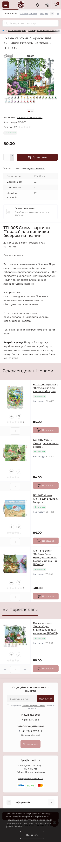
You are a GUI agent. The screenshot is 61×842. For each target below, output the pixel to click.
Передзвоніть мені (30, 735)
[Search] (6, 23)
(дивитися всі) (36, 168)
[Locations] (37, 4)
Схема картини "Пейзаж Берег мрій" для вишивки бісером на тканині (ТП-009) (45, 557)
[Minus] (12, 159)
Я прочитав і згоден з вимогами (32, 707)
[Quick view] (11, 416)
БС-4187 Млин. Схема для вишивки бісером (46, 443)
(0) (15, 127)
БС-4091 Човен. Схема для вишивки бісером (46, 499)
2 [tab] (32, 111)
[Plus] (12, 155)
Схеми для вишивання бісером (44, 30)
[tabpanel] (30, 79)
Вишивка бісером (17, 30)
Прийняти (32, 835)
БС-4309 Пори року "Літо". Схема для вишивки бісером (45, 388)
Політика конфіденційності (33, 706)
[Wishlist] (18, 416)
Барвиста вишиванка (29, 117)
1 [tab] (29, 111)
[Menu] (5, 4)
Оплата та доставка (24, 208)
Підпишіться (45, 699)
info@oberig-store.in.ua (30, 778)
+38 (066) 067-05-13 (32, 731)
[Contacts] (47, 4)
